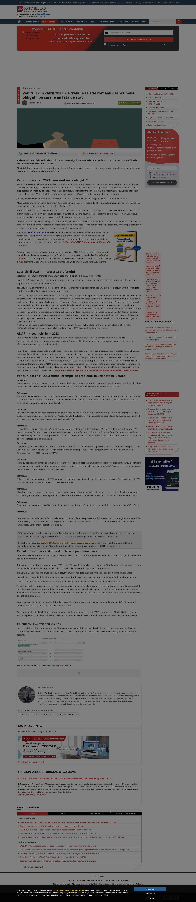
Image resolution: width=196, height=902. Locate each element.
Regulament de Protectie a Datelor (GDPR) (68, 890)
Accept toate (150, 889)
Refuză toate (150, 898)
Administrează (150, 894)
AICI (77, 895)
